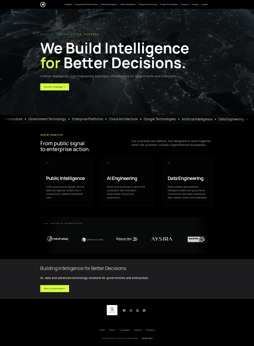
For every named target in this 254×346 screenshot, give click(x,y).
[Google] (137, 310)
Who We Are (150, 330)
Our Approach (125, 330)
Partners (112, 330)
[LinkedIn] (144, 310)
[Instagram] (131, 310)
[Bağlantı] (42, 4)
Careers (102, 330)
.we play (147, 338)
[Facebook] (124, 310)
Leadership (138, 330)
